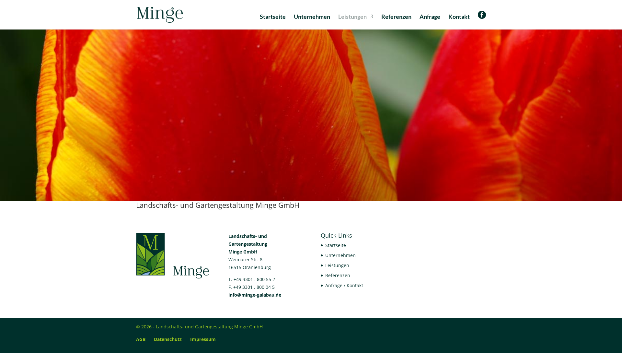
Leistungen (352, 17)
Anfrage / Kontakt (344, 285)
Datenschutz (168, 339)
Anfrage (430, 17)
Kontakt (459, 17)
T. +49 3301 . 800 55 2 (251, 279)
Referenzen (396, 17)
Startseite (273, 17)
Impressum (203, 339)
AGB (140, 339)
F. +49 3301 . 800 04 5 (251, 287)
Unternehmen (312, 17)
